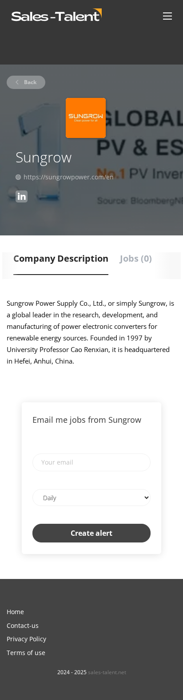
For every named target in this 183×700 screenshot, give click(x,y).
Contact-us (23, 625)
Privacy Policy (26, 639)
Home (15, 611)
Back (29, 82)
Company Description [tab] (60, 258)
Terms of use (26, 652)
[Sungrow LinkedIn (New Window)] (22, 198)
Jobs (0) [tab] (136, 258)
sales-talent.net (107, 672)
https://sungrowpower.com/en (69, 177)
